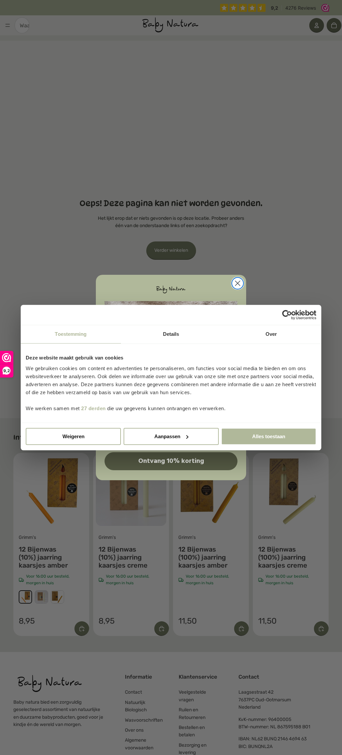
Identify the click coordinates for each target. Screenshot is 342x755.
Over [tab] (271, 334)
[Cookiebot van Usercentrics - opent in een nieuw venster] (287, 315)
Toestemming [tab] (71, 334)
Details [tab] (171, 334)
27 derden (93, 408)
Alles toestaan (268, 436)
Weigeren (73, 436)
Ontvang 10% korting (171, 461)
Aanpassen (167, 436)
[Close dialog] (237, 283)
